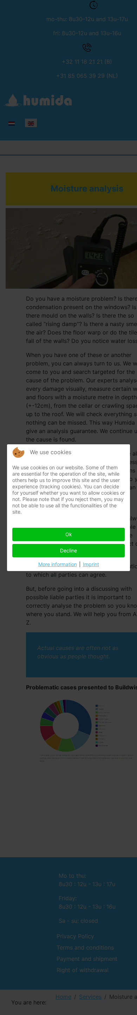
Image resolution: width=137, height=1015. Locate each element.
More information (57, 564)
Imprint (91, 564)
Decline (68, 550)
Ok (68, 534)
